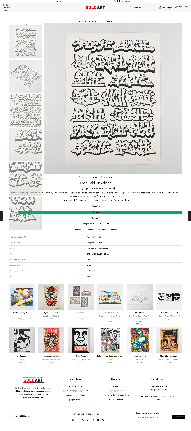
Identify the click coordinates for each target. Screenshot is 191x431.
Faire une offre (95, 218)
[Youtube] (60, 2)
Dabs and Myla (139, 359)
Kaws (22, 316)
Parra (22, 359)
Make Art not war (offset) (51, 356)
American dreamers (110, 313)
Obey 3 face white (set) (169, 313)
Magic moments (140, 356)
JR (80, 316)
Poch (83, 182)
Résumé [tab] (77, 229)
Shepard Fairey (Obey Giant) (51, 316)
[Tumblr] (93, 420)
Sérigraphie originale (105, 21)
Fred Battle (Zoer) (135, 316)
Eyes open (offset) (51, 313)
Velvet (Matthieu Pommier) (142, 320)
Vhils (110, 318)
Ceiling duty (22, 356)
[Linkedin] (57, 2)
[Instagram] (49, 2)
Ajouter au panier (102, 212)
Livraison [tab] (89, 229)
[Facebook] (53, 2)
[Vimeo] (64, 2)
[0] (175, 7)
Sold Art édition (99, 182)
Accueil (80, 21)
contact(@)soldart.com (157, 386)
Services (6, 7)
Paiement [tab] (102, 229)
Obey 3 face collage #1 (169, 356)
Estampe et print (90, 21)
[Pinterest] (83, 420)
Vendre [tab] (113, 229)
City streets (80, 313)
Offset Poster (81, 356)
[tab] (77, 229)
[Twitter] (68, 2)
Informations (75, 379)
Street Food (139, 313)
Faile (110, 359)
